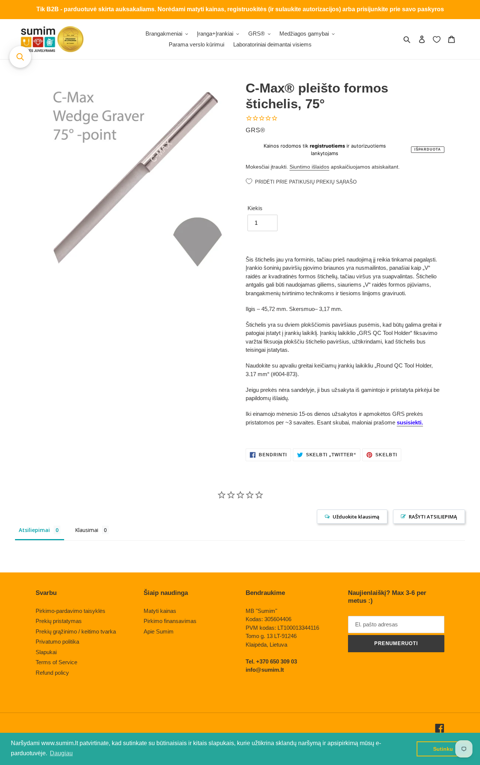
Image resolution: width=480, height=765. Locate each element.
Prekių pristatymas (59, 621)
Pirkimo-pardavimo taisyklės (70, 611)
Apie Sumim (159, 631)
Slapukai (46, 652)
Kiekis (255, 208)
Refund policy (52, 672)
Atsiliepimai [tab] (34, 529)
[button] (20, 57)
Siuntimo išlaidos (309, 167)
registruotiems (327, 146)
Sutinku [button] (443, 749)
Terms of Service (56, 662)
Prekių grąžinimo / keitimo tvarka (76, 631)
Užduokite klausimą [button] (356, 516)
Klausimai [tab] (86, 529)
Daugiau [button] (61, 753)
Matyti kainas (160, 611)
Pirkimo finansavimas (170, 621)
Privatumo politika (57, 641)
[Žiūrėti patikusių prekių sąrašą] (437, 39)
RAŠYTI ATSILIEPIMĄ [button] (433, 516)
